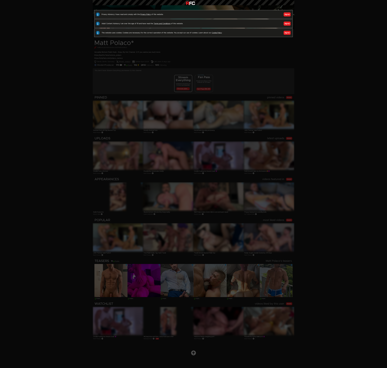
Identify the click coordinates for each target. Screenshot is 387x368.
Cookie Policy (217, 33)
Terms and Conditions (162, 23)
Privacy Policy (145, 14)
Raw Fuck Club (190, 3)
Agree (287, 14)
